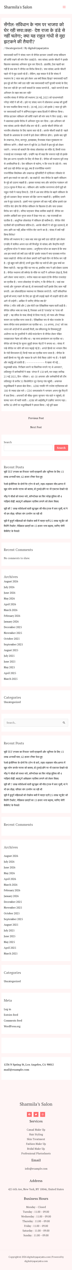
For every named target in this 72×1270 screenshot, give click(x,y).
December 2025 (13, 627)
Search (8, 442)
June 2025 (9, 661)
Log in (7, 1009)
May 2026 (9, 598)
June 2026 (9, 592)
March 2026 (10, 610)
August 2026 (11, 581)
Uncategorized (13, 48)
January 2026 (11, 621)
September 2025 (13, 644)
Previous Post (36, 418)
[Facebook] (29, 1114)
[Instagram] (42, 1114)
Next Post (36, 427)
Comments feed (13, 1020)
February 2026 (12, 615)
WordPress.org (12, 1026)
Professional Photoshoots (36, 1153)
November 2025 (13, 633)
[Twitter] (36, 1114)
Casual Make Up (36, 1129)
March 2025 (10, 678)
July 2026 (9, 587)
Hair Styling (36, 1134)
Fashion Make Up (36, 1143)
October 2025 (12, 638)
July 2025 (9, 655)
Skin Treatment (36, 1139)
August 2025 (11, 650)
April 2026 (10, 604)
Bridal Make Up (36, 1148)
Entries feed (11, 1014)
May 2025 (9, 667)
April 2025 (10, 673)
